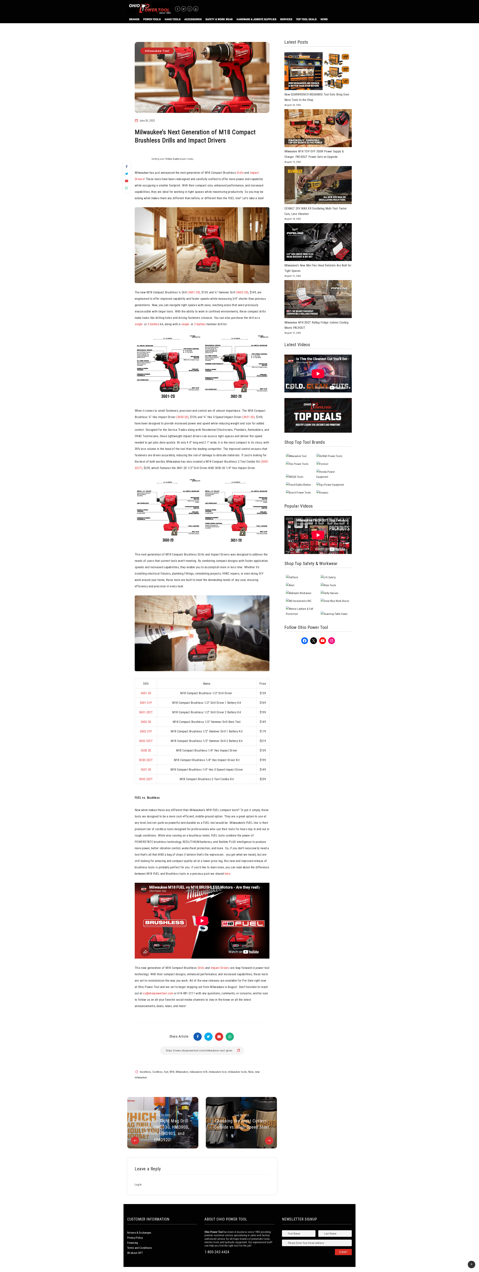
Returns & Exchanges (139, 1232)
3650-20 (146, 750)
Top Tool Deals (306, 19)
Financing (132, 1242)
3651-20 (146, 769)
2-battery (153, 324)
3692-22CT (146, 779)
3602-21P (146, 731)
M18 (172, 1072)
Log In (138, 1184)
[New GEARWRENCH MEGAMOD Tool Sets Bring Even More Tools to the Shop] (318, 72)
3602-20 (146, 722)
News (324, 19)
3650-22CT (146, 760)
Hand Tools (173, 19)
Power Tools (152, 19)
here (227, 873)
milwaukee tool (217, 1072)
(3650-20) (182, 417)
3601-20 (146, 693)
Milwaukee (182, 1072)
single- (139, 324)
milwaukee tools (237, 1072)
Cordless (157, 1072)
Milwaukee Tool (157, 51)
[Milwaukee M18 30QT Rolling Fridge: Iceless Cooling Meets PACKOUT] (318, 300)
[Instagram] (189, 8)
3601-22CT (146, 712)
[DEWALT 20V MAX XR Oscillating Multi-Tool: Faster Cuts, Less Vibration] (318, 186)
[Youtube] (195, 8)
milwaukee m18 (199, 1072)
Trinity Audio (172, 159)
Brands (134, 19)
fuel (166, 1072)
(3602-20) (242, 292)
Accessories (193, 19)
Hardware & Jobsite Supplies (256, 19)
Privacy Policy (135, 1237)
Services (286, 19)
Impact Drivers (220, 968)
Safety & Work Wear (219, 19)
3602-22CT (146, 741)
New (251, 1072)
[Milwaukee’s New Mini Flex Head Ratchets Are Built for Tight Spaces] (318, 243)
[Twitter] (183, 8)
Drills (240, 172)
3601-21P (146, 703)
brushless (145, 1072)
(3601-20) (194, 292)
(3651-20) (248, 417)
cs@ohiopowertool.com (158, 993)
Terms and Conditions (139, 1248)
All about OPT (135, 1253)
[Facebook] (177, 8)
